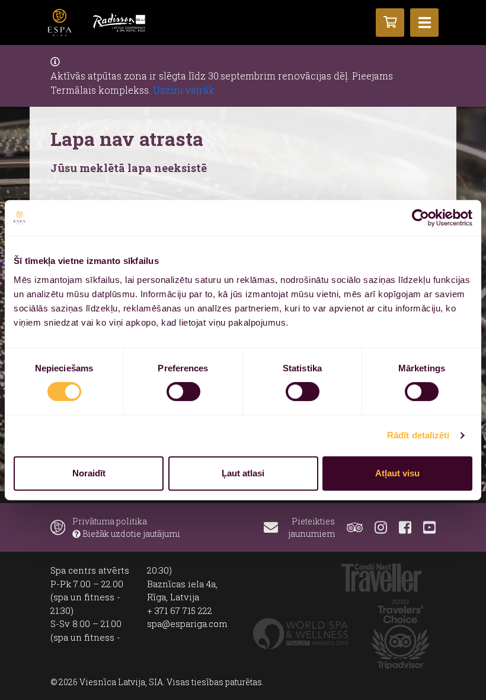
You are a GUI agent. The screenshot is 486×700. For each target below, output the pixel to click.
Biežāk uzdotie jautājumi (130, 533)
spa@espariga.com (187, 623)
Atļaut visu (397, 473)
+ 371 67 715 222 (179, 610)
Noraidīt (88, 473)
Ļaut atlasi (243, 473)
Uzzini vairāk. (184, 90)
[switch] (183, 391)
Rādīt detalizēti (418, 435)
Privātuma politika (109, 521)
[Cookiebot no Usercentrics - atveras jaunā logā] (420, 218)
